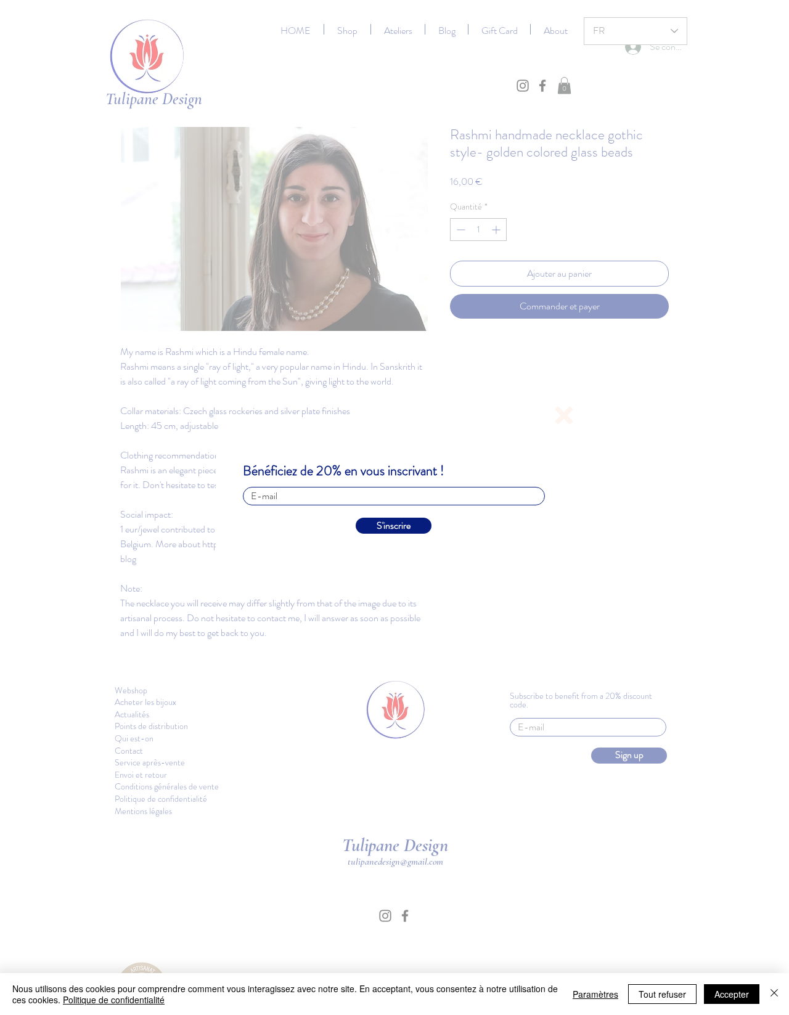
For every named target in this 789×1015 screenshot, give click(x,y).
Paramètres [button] (595, 994)
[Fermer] (774, 994)
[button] (564, 415)
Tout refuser (662, 994)
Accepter (731, 994)
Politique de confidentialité (114, 999)
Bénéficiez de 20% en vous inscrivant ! (343, 471)
